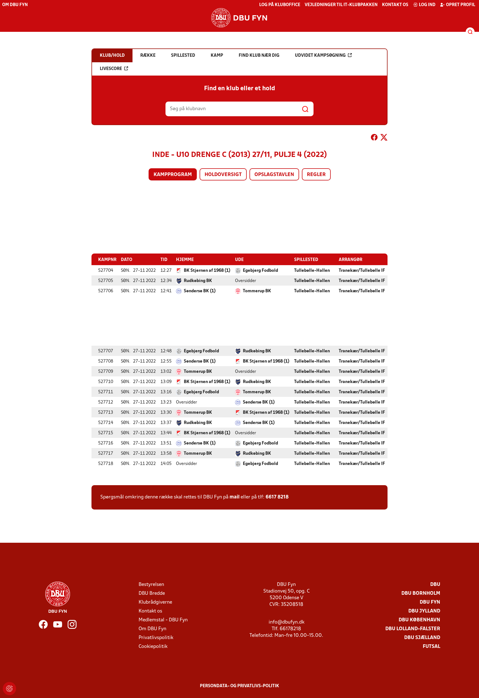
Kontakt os (395, 5)
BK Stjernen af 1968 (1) (207, 271)
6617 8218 (277, 497)
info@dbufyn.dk (286, 622)
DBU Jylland (424, 611)
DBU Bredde (152, 593)
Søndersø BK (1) (200, 291)
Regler (316, 174)
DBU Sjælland (422, 637)
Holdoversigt (223, 174)
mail (235, 497)
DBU (435, 584)
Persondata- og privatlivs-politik (239, 686)
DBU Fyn (430, 602)
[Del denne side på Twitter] (384, 138)
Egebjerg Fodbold (260, 271)
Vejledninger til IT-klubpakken (341, 5)
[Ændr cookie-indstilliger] (9, 688)
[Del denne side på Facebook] (374, 138)
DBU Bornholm (420, 593)
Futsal (431, 646)
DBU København (419, 620)
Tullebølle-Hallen (312, 271)
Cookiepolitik (153, 646)
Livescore (111, 69)
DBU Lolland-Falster (412, 629)
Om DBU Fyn (15, 5)
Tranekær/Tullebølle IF (362, 271)
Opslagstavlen (274, 174)
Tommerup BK (257, 291)
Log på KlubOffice (279, 5)
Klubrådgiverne (155, 602)
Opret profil (460, 5)
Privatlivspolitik (156, 637)
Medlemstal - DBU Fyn (163, 620)
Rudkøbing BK (198, 281)
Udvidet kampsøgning (320, 56)
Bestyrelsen (151, 584)
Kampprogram (173, 174)
